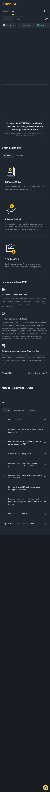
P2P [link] (13, 11)
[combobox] (9, 25)
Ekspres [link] (5, 11)
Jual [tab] (18, 19)
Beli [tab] (7, 19)
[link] (27, 453)
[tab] (5, 12)
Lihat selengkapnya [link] (36, 373)
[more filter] (45, 19)
